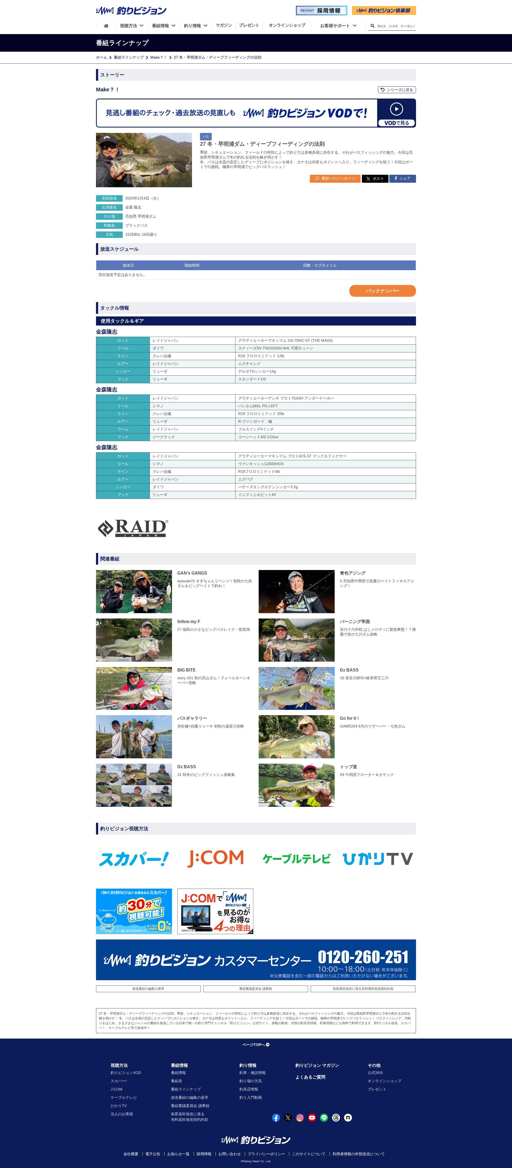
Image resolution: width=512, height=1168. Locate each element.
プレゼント (377, 1089)
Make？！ (158, 57)
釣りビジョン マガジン (317, 1065)
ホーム (101, 57)
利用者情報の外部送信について (359, 1154)
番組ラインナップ (129, 57)
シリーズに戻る (399, 90)
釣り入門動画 (250, 1097)
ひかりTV (119, 1106)
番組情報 (179, 1065)
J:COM (116, 1089)
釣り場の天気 (250, 1081)
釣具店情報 (248, 1089)
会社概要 (130, 1154)
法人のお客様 (122, 1114)
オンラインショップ (384, 1081)
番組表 (176, 1081)
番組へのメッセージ (338, 178)
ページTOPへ (253, 1045)
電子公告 (152, 1154)
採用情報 (204, 1154)
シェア (404, 178)
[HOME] (106, 25)
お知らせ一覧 (178, 1154)
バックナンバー (382, 291)
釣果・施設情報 (252, 1073)
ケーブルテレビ (124, 1097)
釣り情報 (248, 1065)
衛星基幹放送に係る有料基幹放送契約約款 (363, 989)
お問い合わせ (229, 1154)
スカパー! (119, 1081)
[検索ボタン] (372, 26)
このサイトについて (309, 1154)
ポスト (378, 178)
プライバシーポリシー (266, 1154)
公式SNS (375, 1073)
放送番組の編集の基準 (148, 989)
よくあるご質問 (310, 1077)
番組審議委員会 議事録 (255, 989)
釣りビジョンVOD (126, 1073)
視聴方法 (119, 1065)
